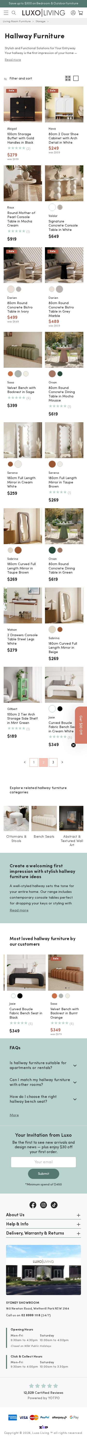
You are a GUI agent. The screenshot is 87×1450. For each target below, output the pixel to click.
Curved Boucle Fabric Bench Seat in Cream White (63, 727)
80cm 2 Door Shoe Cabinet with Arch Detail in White (64, 139)
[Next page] (61, 762)
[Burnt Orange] (10, 373)
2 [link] (43, 762)
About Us (15, 1215)
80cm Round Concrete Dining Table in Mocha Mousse (62, 394)
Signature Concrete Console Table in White (63, 226)
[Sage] (18, 373)
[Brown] (10, 464)
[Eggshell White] (26, 373)
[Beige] (10, 550)
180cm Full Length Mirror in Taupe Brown (63, 482)
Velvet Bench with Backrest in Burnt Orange (61, 1014)
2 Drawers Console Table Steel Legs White (22, 640)
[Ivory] (10, 289)
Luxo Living (40, 1433)
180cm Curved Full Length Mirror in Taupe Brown (21, 568)
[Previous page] (25, 762)
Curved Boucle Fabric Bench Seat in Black (22, 1014)
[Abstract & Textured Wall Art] (72, 818)
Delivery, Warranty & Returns (35, 1233)
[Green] (60, 373)
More (14, 1115)
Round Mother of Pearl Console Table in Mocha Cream (21, 219)
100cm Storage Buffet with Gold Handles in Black (20, 139)
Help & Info (17, 1224)
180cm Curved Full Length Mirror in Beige (63, 648)
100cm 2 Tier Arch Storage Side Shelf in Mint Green (22, 719)
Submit (43, 1174)
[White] (52, 207)
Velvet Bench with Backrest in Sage (21, 390)
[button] (6, 12)
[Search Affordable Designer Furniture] (13, 12)
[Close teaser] (73, 745)
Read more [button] (13, 59)
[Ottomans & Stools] (16, 818)
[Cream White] (18, 464)
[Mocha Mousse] (52, 373)
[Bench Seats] (44, 818)
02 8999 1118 (30, 1315)
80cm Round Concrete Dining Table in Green (62, 568)
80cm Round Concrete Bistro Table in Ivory (20, 307)
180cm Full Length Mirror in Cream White (21, 482)
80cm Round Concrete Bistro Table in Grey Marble (61, 309)
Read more (19, 910)
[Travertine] (60, 207)
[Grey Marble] (18, 289)
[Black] (60, 708)
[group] (23, 973)
